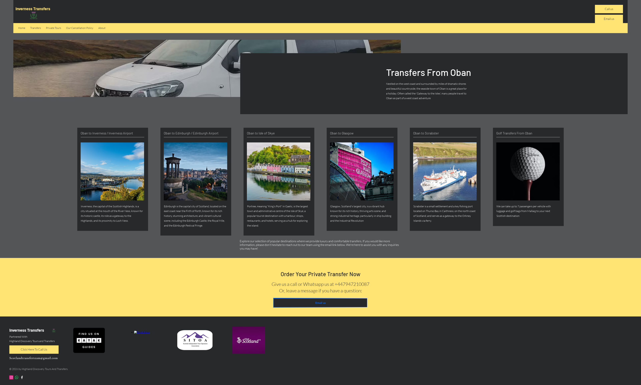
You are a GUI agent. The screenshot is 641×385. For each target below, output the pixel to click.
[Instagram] (11, 377)
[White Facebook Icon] (22, 377)
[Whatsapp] (17, 377)
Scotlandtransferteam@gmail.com (33, 358)
